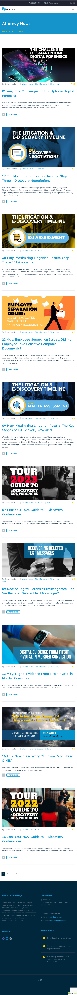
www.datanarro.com (58, 921)
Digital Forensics (41, 84)
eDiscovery (17, 905)
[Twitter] (73, 3)
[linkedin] (7, 939)
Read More (13, 114)
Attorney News (27, 84)
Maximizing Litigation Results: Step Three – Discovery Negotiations (58, 959)
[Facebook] (67, 3)
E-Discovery (54, 84)
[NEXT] (21, 874)
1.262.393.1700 (36, 3)
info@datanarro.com (53, 3)
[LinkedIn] (70, 3)
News (49, 502)
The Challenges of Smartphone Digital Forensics (59, 947)
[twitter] (11, 939)
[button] (3, 114)
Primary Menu (73, 9)
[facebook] (3, 939)
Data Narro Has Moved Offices (59, 938)
